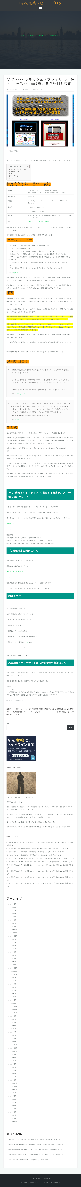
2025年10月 (13, 936)
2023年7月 (12, 1022)
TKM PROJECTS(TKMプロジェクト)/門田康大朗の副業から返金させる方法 (34, 1139)
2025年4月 (12, 955)
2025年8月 (12, 942)
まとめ (11, 178)
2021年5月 (12, 1106)
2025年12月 (13, 930)
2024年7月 (12, 984)
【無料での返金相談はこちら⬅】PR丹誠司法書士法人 (40, 35)
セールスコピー (14, 171)
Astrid (48, 1183)
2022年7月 (12, 1061)
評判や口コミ (13, 176)
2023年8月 (12, 1019)
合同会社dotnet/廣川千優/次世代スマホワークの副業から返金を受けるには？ (36, 1149)
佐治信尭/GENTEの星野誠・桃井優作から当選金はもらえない (30, 852)
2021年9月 (12, 1093)
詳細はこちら (11, 524)
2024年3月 (12, 997)
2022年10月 (13, 1051)
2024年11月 (13, 971)
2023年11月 (13, 1010)
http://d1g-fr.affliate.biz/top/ (38, 222)
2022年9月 (12, 1054)
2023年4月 (12, 1032)
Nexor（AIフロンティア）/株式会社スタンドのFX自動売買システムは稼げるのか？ (38, 842)
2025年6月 (12, 949)
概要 (10, 174)
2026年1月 (12, 926)
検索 (8, 723)
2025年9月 (12, 939)
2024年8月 (12, 981)
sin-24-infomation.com (22, 394)
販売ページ (17, 273)
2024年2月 (12, 1000)
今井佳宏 (20, 700)
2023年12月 (13, 1006)
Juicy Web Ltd (11, 700)
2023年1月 (12, 1042)
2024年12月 (13, 968)
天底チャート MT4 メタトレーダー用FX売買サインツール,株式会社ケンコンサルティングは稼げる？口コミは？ (23, 712)
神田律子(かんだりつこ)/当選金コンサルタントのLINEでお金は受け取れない (36, 862)
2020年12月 (13, 1122)
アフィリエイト (40, 90)
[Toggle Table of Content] (27, 166)
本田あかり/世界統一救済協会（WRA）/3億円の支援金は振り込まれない (34, 848)
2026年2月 (12, 923)
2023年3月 (12, 1035)
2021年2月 (12, 1115)
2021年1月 (12, 1118)
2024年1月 (12, 1003)
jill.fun (17, 420)
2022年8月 (12, 1058)
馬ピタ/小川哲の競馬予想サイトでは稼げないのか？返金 (28, 1160)
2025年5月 (12, 952)
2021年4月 (12, 1109)
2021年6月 (12, 1102)
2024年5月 (12, 990)
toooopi (27, 90)
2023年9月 (12, 1016)
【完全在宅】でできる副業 (40, 1178)
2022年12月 (13, 1045)
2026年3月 (12, 920)
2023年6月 (12, 1026)
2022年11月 (13, 1048)
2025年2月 (12, 962)
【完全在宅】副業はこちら (16, 572)
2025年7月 (12, 946)
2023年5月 (12, 1029)
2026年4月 (12, 917)
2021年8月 (12, 1096)
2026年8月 (12, 904)
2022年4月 (12, 1070)
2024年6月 (12, 987)
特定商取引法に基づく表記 (18, 169)
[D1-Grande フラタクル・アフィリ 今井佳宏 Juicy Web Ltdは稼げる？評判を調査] (40, 120)
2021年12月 (13, 1083)
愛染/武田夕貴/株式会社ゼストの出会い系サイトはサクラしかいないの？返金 (35, 1144)
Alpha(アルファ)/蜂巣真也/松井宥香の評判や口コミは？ (29, 855)
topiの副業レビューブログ (40, 3)
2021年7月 (12, 1099)
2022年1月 (12, 1080)
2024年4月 (12, 994)
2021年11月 (13, 1086)
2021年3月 (12, 1112)
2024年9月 (12, 978)
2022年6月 (12, 1064)
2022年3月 (12, 1074)
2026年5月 (12, 914)
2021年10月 (13, 1090)
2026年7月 (12, 907)
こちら (26, 642)
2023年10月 (13, 1013)
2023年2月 (12, 1038)
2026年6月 (12, 910)
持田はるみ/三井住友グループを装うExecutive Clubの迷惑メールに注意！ (35, 858)
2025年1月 (12, 965)
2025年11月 (13, 933)
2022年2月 (12, 1077)
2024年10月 (13, 974)
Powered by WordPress (29, 1183)
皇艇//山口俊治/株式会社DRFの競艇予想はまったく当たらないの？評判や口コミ (36, 1155)
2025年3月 (12, 958)
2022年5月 (12, 1067)
